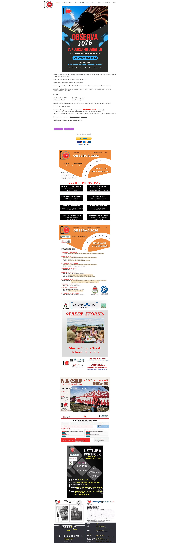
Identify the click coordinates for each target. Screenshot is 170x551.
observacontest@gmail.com (78, 117)
